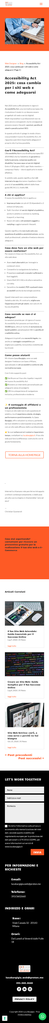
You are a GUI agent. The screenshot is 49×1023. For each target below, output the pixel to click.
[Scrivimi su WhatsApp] (42, 1016)
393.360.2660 (24, 982)
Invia (37, 852)
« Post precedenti (18, 755)
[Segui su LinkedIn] (24, 989)
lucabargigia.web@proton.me (24, 977)
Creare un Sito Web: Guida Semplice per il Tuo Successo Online (24, 684)
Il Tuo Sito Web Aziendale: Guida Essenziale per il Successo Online (22, 634)
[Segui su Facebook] (19, 989)
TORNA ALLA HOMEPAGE (24, 455)
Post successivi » (31, 758)
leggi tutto (12, 646)
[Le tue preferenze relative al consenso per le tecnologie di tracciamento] (4, 1018)
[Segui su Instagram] (30, 989)
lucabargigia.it (29, 435)
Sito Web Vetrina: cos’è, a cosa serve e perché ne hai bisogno (23, 735)
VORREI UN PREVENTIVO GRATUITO (24, 563)
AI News (22, 640)
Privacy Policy (24, 999)
